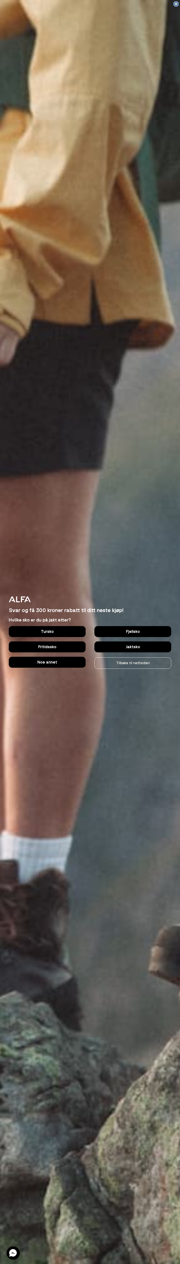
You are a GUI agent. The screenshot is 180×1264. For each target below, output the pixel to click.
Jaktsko (133, 647)
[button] (13, 1253)
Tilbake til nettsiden (132, 663)
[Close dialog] (176, 4)
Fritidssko (47, 647)
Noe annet (47, 662)
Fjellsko (133, 631)
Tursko (47, 631)
